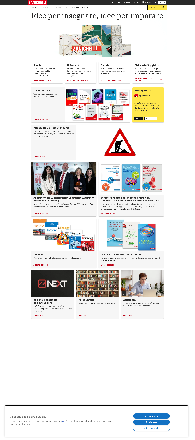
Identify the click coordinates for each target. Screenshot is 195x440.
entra (138, 119)
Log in (162, 2)
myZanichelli (116, 2)
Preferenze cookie (151, 428)
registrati (150, 119)
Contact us (135, 2)
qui (63, 421)
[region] (96, 421)
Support (127, 2)
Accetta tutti (151, 416)
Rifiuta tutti (151, 422)
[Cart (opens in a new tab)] (155, 2)
